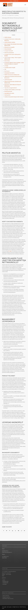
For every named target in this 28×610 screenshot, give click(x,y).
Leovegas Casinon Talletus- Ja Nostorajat (12, 89)
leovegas (10, 251)
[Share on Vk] (18, 530)
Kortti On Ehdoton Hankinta (9, 42)
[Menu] (25, 4)
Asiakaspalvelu (7, 95)
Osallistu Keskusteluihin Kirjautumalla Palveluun (13, 96)
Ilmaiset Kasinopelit (8, 91)
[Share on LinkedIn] (12, 530)
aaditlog (17, 15)
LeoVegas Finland (11, 15)
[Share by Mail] (24, 530)
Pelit (5, 69)
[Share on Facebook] (3, 530)
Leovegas (6, 65)
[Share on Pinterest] (9, 530)
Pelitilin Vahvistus (7, 37)
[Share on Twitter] (6, 530)
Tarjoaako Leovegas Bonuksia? (10, 87)
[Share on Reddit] (21, 530)
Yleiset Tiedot (7, 60)
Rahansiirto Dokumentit (9, 52)
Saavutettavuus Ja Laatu (9, 93)
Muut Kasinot (7, 71)
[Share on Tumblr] (15, 530)
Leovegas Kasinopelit (8, 50)
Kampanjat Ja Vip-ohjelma (9, 72)
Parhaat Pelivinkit (7, 49)
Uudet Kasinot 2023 (8, 79)
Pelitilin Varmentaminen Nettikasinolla (11, 74)
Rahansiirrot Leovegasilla (9, 47)
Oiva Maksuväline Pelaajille (9, 67)
